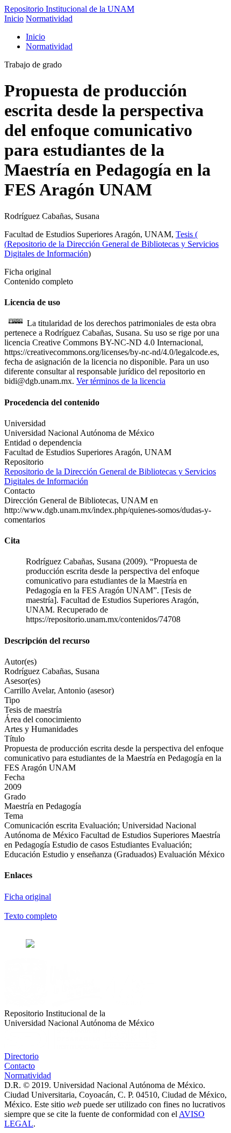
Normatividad (49, 18)
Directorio (21, 1056)
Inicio (14, 18)
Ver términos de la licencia (120, 381)
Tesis (185, 234)
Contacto (19, 1065)
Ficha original (27, 896)
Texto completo (30, 915)
